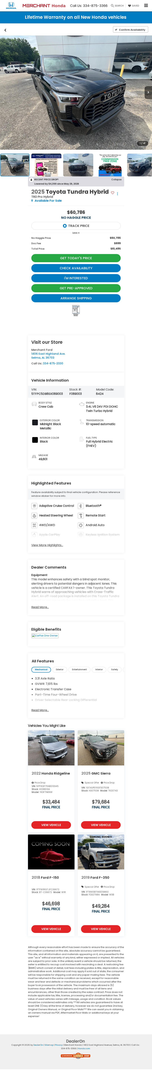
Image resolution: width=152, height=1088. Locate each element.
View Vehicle (51, 825)
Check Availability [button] (76, 268)
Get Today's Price (76, 258)
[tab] (41, 670)
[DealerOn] (75, 1041)
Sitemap (49, 1044)
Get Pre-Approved (76, 288)
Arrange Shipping (76, 298)
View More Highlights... (47, 545)
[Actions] (117, 193)
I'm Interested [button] (76, 278)
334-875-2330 (53, 363)
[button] (5, 29)
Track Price (78, 225)
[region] (76, 243)
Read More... (40, 607)
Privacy (58, 1044)
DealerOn (38, 1044)
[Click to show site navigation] (146, 5)
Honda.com (84, 1048)
